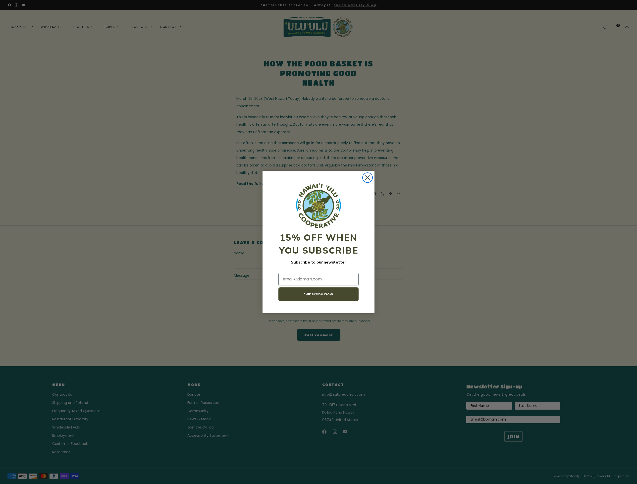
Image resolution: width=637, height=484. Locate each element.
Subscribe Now (318, 294)
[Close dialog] (367, 178)
